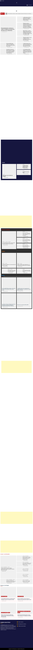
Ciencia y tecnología (4, 596)
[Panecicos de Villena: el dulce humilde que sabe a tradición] (19, 581)
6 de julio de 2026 (20, 266)
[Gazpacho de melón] (19, 575)
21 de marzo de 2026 (25, 242)
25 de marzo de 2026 (25, 582)
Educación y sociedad (27, 611)
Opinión (3, 263)
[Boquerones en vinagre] (19, 569)
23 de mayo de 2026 (25, 173)
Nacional (24, 231)
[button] (16, 2)
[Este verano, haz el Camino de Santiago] (9, 168)
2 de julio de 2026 (25, 560)
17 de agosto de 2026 (26, 47)
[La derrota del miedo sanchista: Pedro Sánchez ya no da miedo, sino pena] (19, 271)
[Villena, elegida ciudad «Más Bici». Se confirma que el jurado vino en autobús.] (24, 258)
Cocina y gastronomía (25, 568)
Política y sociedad (25, 232)
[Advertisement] (16, 367)
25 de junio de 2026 (5, 177)
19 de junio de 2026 (25, 576)
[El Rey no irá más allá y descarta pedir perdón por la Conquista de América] (19, 246)
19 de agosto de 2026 (9, 47)
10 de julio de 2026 (5, 266)
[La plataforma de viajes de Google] (19, 172)
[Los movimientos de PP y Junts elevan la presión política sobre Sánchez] (9, 236)
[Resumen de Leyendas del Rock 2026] (24, 298)
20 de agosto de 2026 (26, 28)
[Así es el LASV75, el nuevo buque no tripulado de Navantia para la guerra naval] (25, 592)
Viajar (3, 174)
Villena (6, 263)
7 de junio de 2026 (25, 168)
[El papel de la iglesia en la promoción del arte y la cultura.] (9, 258)
